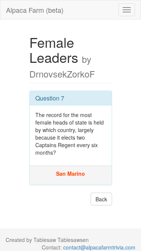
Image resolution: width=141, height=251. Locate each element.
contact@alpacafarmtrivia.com (99, 247)
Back (101, 199)
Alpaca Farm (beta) (35, 10)
